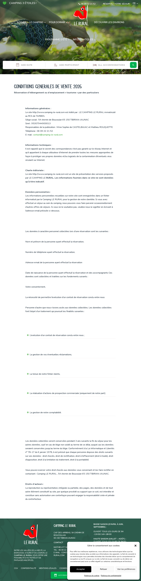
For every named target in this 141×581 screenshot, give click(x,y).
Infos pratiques (83, 39)
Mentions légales (47, 568)
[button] (135, 545)
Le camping (36, 22)
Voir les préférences (126, 569)
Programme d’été (56, 39)
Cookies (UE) (65, 568)
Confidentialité (28, 568)
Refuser (103, 569)
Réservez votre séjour (116, 3)
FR (134, 3)
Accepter (80, 569)
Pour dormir (57, 22)
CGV (16, 568)
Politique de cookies (91, 576)
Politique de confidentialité (111, 576)
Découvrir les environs (109, 22)
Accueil (21, 22)
